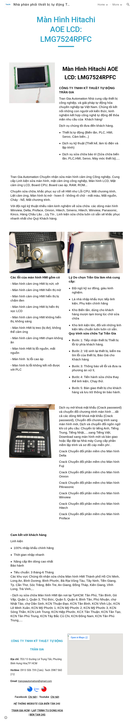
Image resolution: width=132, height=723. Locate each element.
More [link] (115, 4)
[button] (128, 4)
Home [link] (101, 4)
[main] (66, 31)
